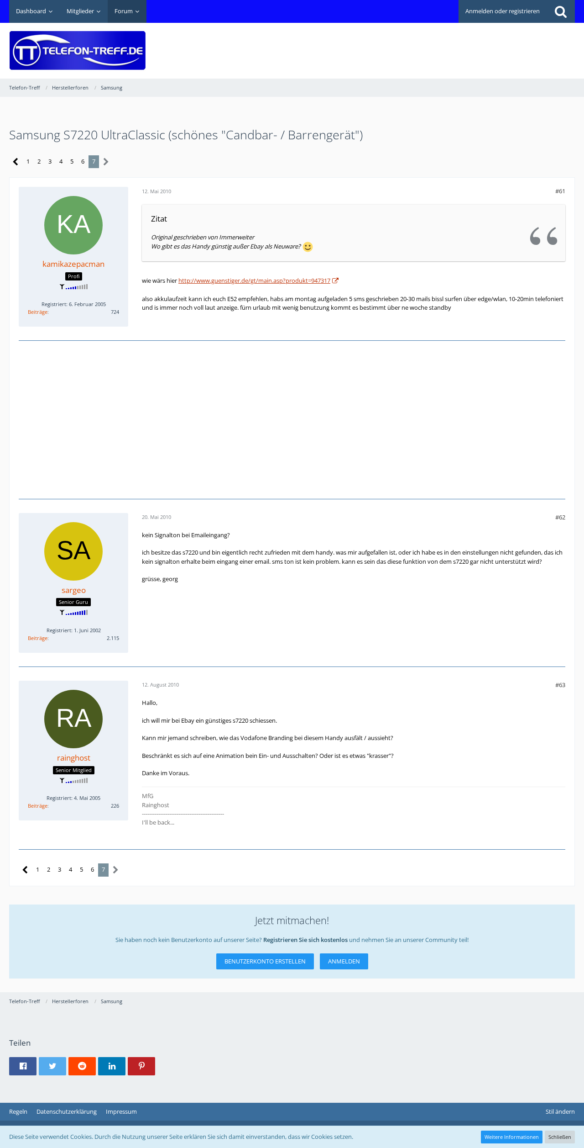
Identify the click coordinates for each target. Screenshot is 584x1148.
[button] (22, 1066)
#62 (560, 517)
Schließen (559, 1136)
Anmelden (344, 961)
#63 (560, 685)
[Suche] (561, 11)
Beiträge (37, 311)
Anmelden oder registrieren (502, 11)
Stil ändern (560, 1111)
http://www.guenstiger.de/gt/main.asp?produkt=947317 (254, 280)
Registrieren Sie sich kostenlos (305, 940)
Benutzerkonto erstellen (265, 961)
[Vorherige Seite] (15, 162)
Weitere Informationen (512, 1136)
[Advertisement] (409, 43)
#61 (560, 191)
